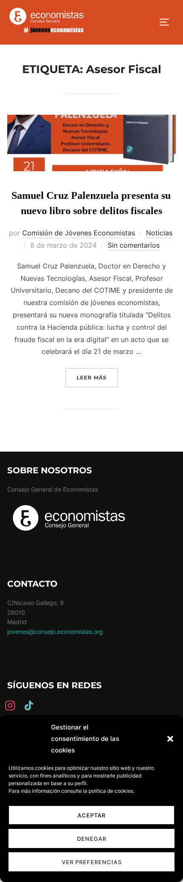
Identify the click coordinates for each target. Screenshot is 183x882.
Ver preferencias (92, 862)
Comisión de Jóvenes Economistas (78, 233)
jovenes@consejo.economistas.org (55, 631)
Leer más (97, 377)
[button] (170, 739)
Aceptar (91, 815)
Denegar (91, 838)
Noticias (159, 233)
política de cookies (111, 791)
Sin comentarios (134, 245)
